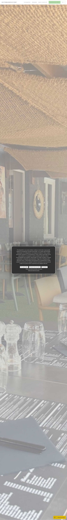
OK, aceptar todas (24, 267)
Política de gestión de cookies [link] (33, 270)
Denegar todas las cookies (35, 267)
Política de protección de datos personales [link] (34, 269)
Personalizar (44, 267)
